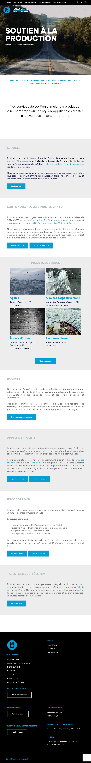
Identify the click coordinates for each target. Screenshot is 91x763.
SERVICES (14, 81)
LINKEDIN (51, 649)
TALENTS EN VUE (54, 83)
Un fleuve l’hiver (57, 338)
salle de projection (73, 164)
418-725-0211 (52, 716)
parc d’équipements (21, 161)
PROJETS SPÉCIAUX (15, 682)
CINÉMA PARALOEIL (15, 659)
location (43, 220)
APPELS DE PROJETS (68, 81)
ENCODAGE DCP (37, 83)
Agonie (14, 298)
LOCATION (11, 671)
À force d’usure (20, 338)
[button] (86, 10)
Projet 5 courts (57, 466)
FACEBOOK (52, 645)
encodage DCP (31, 223)
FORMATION (12, 678)
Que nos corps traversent (63, 298)
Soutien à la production (19, 663)
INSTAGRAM (52, 653)
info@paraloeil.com (54, 712)
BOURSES (52, 81)
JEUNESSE (12, 675)
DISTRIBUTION (13, 667)
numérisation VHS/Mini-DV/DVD (60, 223)
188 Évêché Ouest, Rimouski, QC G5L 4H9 (63, 729)
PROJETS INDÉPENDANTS (33, 81)
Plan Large (36, 463)
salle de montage (54, 164)
